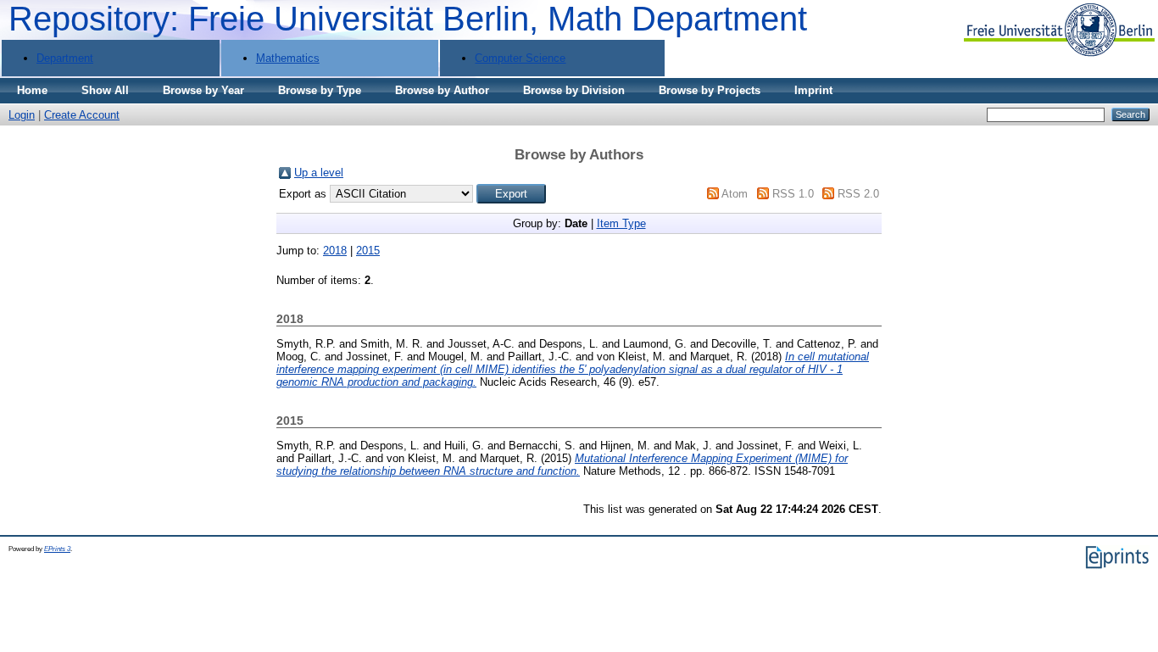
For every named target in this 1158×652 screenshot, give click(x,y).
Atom (734, 193)
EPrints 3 (57, 549)
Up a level (318, 172)
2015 (368, 250)
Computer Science (520, 58)
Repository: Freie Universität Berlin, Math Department (407, 18)
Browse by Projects (709, 90)
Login (21, 115)
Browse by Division (574, 90)
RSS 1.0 (793, 193)
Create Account (82, 115)
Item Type (621, 223)
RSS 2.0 (858, 193)
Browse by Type (319, 90)
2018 (335, 250)
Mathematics (288, 58)
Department (64, 58)
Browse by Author (442, 90)
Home (32, 90)
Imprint (813, 90)
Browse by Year (203, 90)
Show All (105, 90)
